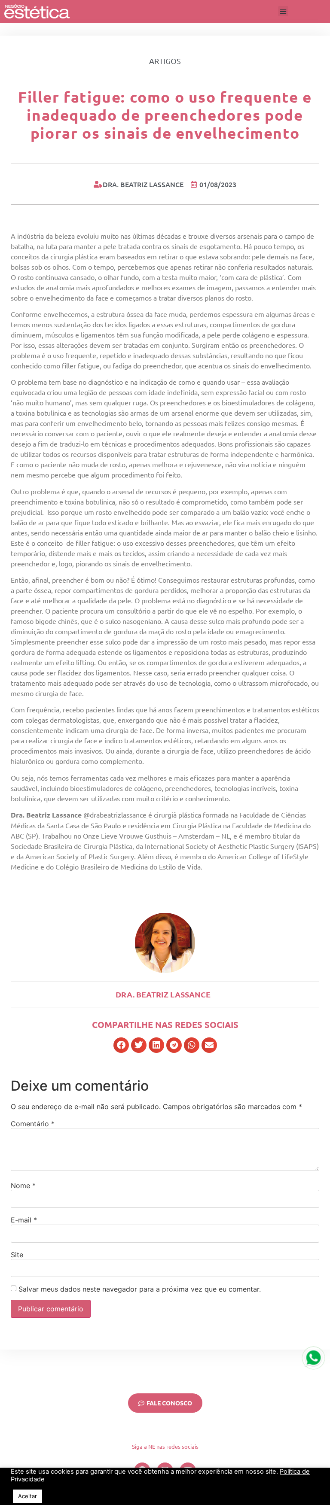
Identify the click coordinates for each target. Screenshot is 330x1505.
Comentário (33, 1123)
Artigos (165, 60)
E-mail (24, 1219)
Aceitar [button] (27, 1496)
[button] (283, 11)
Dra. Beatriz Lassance (163, 994)
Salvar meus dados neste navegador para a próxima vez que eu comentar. (139, 1289)
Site (17, 1254)
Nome (23, 1185)
